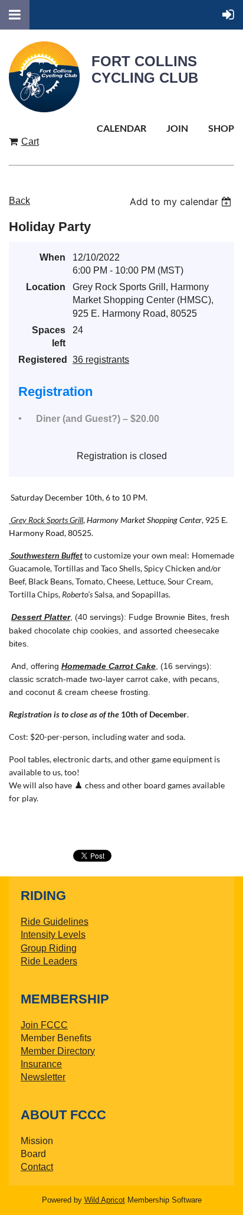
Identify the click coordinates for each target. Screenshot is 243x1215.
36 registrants (101, 360)
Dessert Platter (40, 617)
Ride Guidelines (54, 922)
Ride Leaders (49, 961)
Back (19, 201)
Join (177, 128)
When (52, 257)
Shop (221, 128)
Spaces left (48, 336)
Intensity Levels (53, 935)
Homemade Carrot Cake (108, 666)
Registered (41, 360)
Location (45, 287)
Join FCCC (44, 1025)
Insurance (41, 1064)
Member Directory (58, 1051)
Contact (37, 1167)
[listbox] (182, 201)
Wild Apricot (104, 1199)
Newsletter (43, 1077)
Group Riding (49, 948)
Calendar (121, 128)
